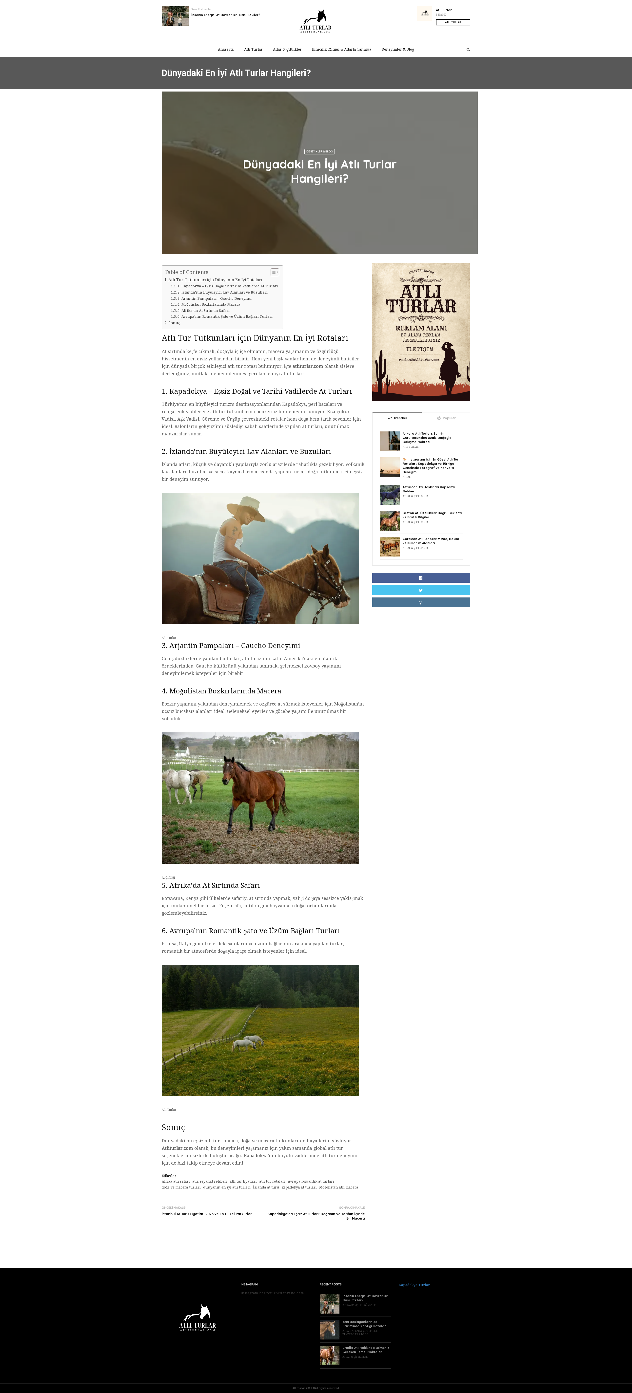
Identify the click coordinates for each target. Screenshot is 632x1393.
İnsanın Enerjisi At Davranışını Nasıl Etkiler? (225, 15)
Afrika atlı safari (176, 1181)
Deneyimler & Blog (398, 49)
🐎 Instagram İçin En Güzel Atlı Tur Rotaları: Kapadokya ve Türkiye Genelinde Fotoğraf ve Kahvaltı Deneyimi (430, 465)
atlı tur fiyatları (243, 1181)
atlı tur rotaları (272, 1181)
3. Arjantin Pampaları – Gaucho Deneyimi (215, 298)
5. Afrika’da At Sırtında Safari (204, 310)
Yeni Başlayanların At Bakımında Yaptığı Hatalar (364, 1324)
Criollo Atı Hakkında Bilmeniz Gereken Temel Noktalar (365, 1350)
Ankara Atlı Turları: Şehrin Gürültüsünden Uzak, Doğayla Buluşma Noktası (427, 437)
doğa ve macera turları (181, 1187)
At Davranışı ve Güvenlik (359, 1305)
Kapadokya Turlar (414, 1285)
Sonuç (174, 323)
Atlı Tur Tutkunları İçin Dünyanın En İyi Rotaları (215, 280)
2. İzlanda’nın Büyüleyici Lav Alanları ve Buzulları (223, 292)
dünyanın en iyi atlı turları (227, 1187)
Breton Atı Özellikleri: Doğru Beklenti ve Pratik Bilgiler (432, 515)
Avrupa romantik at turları (311, 1181)
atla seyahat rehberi (209, 1181)
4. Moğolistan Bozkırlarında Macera (209, 304)
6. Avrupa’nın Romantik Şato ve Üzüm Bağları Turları (225, 316)
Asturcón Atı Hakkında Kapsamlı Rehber (429, 489)
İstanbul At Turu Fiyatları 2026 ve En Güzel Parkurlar (207, 1214)
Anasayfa (226, 49)
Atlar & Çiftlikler (287, 49)
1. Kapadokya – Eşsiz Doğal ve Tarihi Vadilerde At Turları (228, 286)
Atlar (407, 477)
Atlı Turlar (253, 49)
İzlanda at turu (266, 1187)
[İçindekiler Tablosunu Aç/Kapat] (272, 272)
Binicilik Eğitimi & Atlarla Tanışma (341, 49)
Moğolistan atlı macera (338, 1187)
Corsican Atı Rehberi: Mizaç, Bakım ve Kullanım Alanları (431, 541)
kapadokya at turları (299, 1187)
